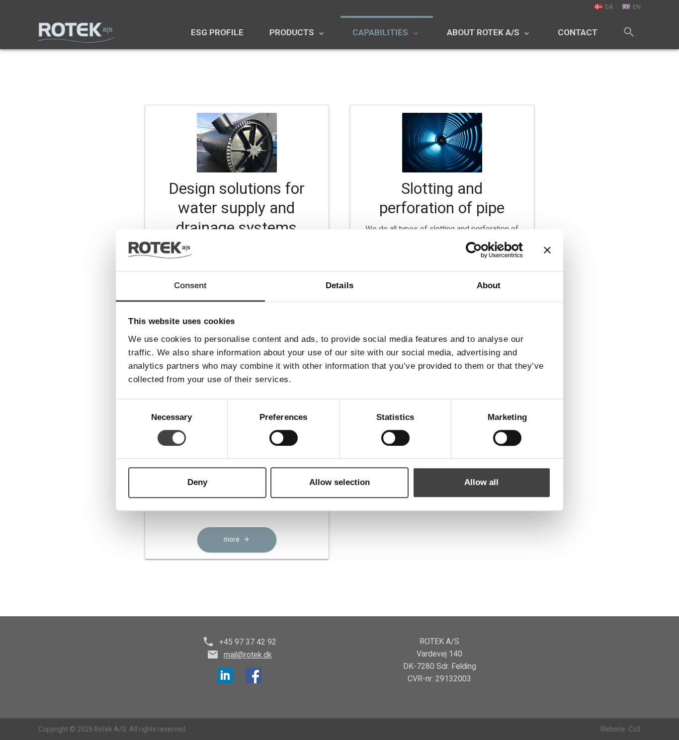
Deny (197, 482)
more (232, 539)
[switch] (283, 438)
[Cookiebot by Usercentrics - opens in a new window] (479, 250)
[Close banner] (547, 250)
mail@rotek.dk (248, 654)
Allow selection (339, 482)
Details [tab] (339, 285)
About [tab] (489, 285)
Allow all (481, 482)
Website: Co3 (620, 729)
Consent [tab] (190, 285)
